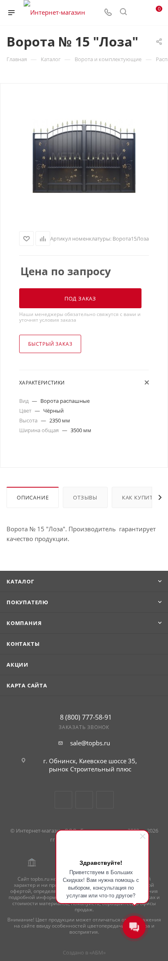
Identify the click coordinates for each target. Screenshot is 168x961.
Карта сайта (27, 685)
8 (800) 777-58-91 (86, 717)
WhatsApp (105, 800)
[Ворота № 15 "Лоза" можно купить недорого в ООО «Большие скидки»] (84, 156)
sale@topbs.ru (90, 743)
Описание (33, 497)
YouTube (84, 800)
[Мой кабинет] (138, 13)
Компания (24, 623)
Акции (18, 664)
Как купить (139, 497)
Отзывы (85, 497)
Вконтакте (63, 800)
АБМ (97, 952)
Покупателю (28, 602)
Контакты (23, 643)
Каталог (20, 581)
